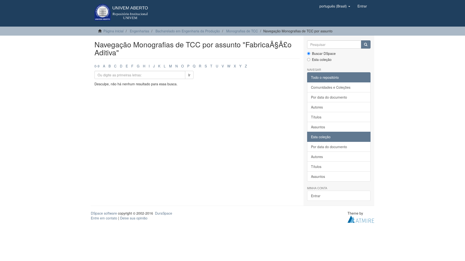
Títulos (316, 117)
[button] (335, 6)
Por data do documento (329, 97)
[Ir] (366, 44)
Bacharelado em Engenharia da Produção (187, 31)
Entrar (315, 195)
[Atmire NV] (361, 218)
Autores (317, 107)
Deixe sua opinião (133, 218)
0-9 (97, 66)
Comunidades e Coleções (330, 87)
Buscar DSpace (324, 53)
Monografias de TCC (242, 31)
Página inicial (113, 31)
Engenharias (139, 31)
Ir (189, 74)
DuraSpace (163, 213)
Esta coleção (322, 59)
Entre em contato (104, 218)
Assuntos (318, 126)
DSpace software (104, 213)
